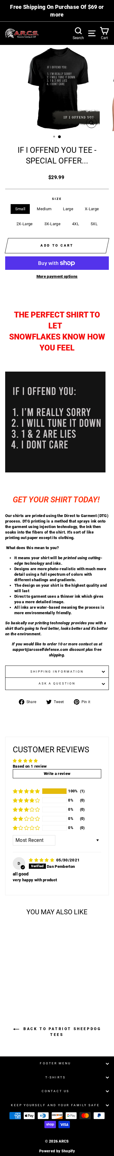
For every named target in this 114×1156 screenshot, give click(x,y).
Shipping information (57, 671)
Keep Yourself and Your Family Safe (55, 1105)
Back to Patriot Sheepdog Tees (61, 1032)
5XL (94, 224)
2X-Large (24, 224)
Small (20, 209)
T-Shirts (55, 1077)
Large (68, 209)
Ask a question (57, 683)
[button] (26, 791)
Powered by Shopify (57, 1151)
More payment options (57, 276)
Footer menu (55, 1063)
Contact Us (56, 1091)
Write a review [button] (57, 773)
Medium (44, 209)
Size (57, 199)
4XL (75, 224)
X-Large (92, 209)
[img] (42, 860)
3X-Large (52, 224)
